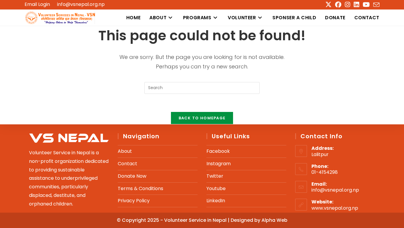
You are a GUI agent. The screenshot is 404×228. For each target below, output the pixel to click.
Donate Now (132, 176)
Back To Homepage (202, 118)
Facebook (218, 151)
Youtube (216, 188)
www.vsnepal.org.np (334, 208)
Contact (127, 163)
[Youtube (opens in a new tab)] (366, 4)
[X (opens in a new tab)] (328, 4)
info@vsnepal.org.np (81, 4)
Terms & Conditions (140, 188)
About (125, 151)
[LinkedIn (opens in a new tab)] (356, 4)
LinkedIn (215, 200)
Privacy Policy (134, 200)
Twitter (214, 176)
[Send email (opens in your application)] (375, 4)
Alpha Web (274, 220)
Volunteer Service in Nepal (196, 220)
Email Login (37, 4)
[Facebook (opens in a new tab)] (338, 4)
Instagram (218, 163)
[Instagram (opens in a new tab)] (347, 4)
